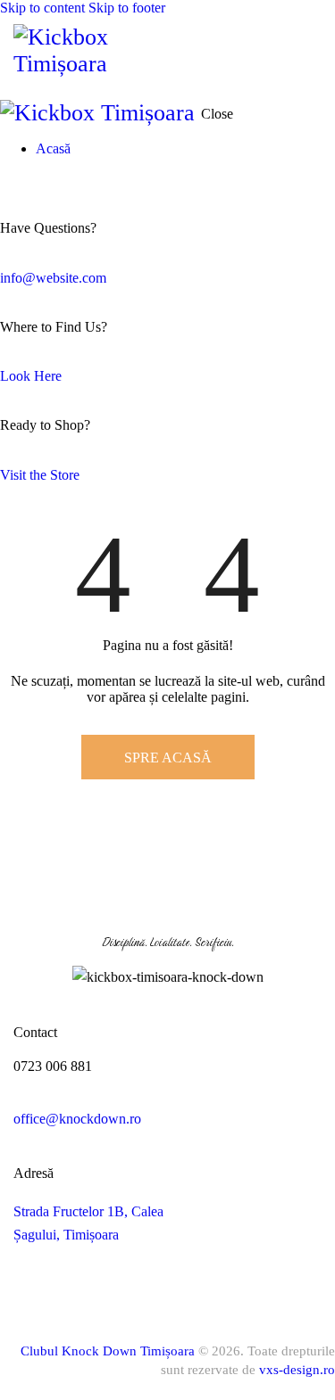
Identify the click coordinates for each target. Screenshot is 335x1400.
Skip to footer (126, 7)
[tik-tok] (5, 178)
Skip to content (42, 7)
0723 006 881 (52, 1066)
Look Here (31, 375)
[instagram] (80, 1286)
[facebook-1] (33, 1286)
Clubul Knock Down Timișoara (108, 1351)
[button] (310, 54)
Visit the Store (40, 474)
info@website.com (53, 277)
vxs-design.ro (297, 1370)
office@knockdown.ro (77, 1118)
